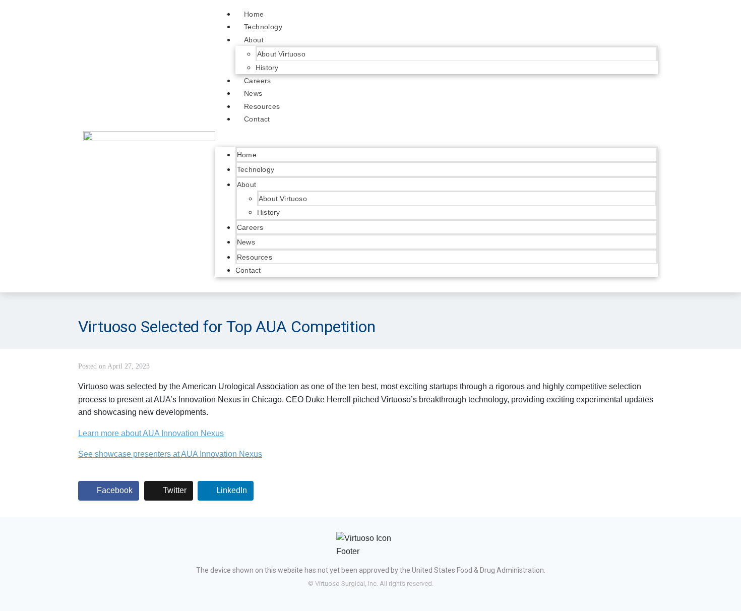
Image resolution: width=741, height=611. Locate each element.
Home (254, 14)
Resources (262, 106)
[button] (436, 140)
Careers (257, 81)
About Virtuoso (281, 54)
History (267, 68)
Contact (257, 119)
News (253, 93)
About (254, 40)
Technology (263, 27)
